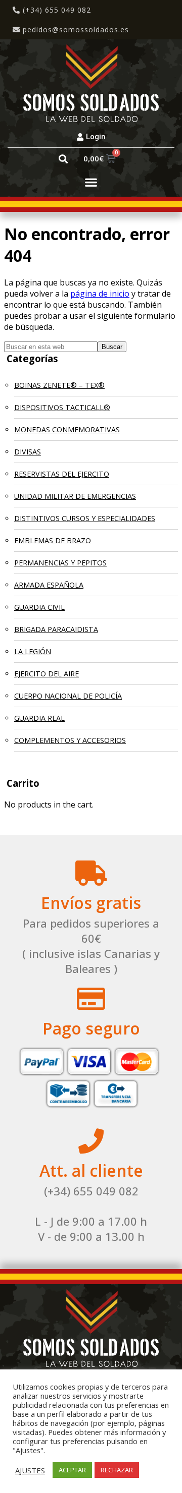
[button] (63, 158)
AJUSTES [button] (30, 1470)
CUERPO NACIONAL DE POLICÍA (68, 696)
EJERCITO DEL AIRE (46, 673)
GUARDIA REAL (39, 718)
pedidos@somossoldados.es (76, 29)
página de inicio (99, 293)
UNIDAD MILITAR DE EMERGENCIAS (75, 496)
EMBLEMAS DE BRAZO (52, 540)
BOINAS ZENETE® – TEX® (59, 385)
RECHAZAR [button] (117, 1469)
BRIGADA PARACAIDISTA (56, 629)
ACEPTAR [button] (72, 1469)
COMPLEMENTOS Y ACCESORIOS (70, 740)
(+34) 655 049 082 (55, 10)
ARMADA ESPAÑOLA (48, 585)
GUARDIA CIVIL (39, 607)
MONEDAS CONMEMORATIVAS (67, 429)
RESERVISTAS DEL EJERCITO (61, 474)
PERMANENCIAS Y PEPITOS (60, 562)
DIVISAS (27, 451)
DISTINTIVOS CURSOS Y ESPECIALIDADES (84, 518)
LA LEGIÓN (32, 651)
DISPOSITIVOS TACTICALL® (62, 407)
